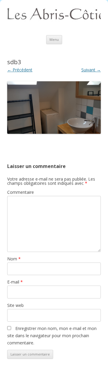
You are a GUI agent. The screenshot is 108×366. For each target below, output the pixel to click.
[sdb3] (54, 107)
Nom (14, 259)
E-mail (15, 282)
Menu (54, 39)
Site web (15, 305)
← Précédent (19, 70)
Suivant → (91, 70)
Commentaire (20, 192)
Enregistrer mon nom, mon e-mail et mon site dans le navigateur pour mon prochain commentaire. (52, 336)
